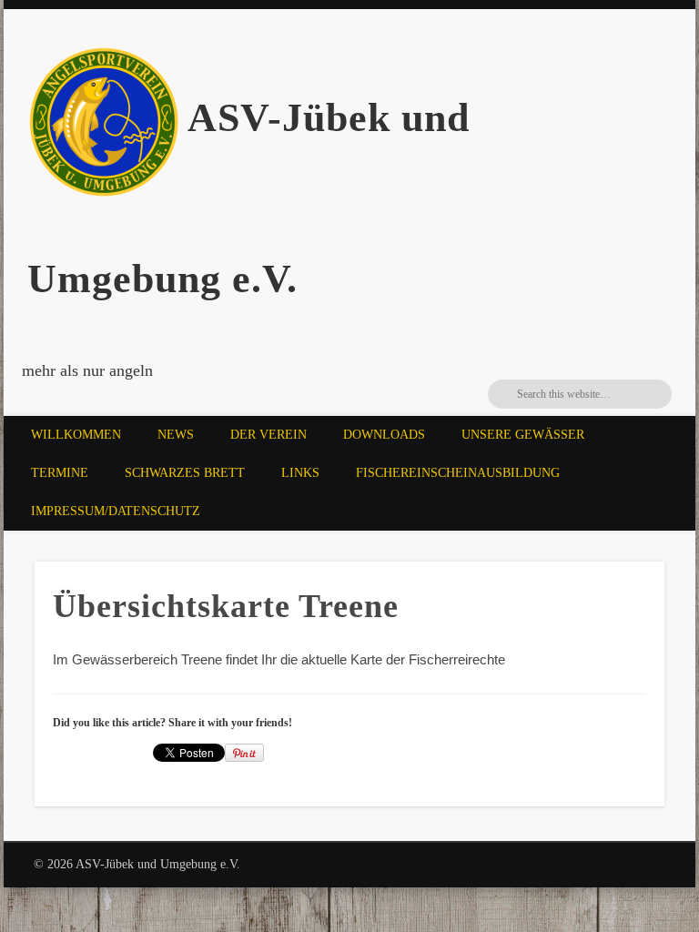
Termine (59, 473)
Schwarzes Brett (185, 473)
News (175, 434)
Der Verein (268, 434)
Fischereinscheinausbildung (458, 473)
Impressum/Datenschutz (115, 511)
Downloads (384, 434)
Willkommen (76, 434)
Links (300, 473)
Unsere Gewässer (522, 434)
